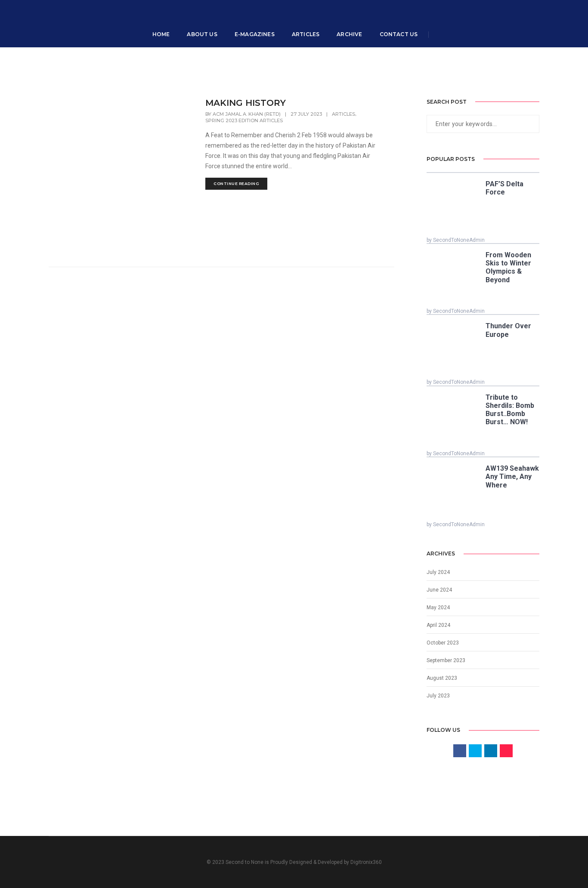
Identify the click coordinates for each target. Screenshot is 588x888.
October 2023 (443, 643)
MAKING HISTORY (245, 103)
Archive (349, 34)
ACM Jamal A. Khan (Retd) (247, 114)
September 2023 (446, 660)
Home (161, 34)
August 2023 (442, 678)
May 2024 (438, 607)
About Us (202, 34)
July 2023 (438, 696)
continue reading (236, 183)
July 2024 (438, 572)
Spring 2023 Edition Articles (244, 120)
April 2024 (438, 625)
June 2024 (439, 590)
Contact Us (399, 34)
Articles (305, 34)
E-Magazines (255, 34)
